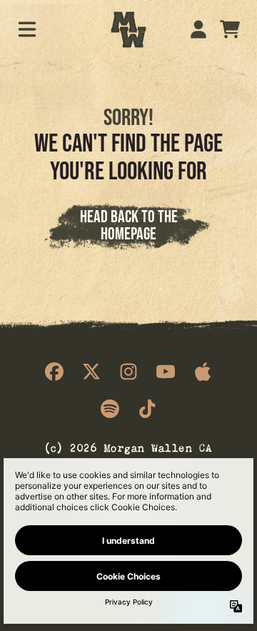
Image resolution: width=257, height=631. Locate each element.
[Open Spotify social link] (110, 408)
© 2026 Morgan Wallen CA (128, 446)
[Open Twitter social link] (91, 371)
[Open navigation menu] (27, 29)
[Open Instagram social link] (128, 371)
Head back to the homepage (129, 225)
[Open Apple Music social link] (202, 371)
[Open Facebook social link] (54, 371)
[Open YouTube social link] (165, 371)
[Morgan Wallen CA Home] (128, 29)
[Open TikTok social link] (147, 408)
